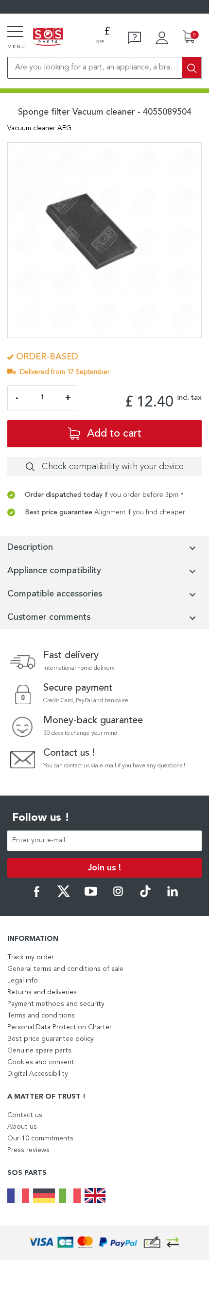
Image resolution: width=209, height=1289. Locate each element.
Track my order (30, 957)
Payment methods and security (55, 1004)
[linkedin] (172, 895)
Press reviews (28, 1150)
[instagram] (118, 895)
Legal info (22, 980)
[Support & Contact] (134, 38)
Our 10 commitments (40, 1138)
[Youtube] (91, 895)
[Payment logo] (104, 1243)
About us (22, 1126)
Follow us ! (41, 818)
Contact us (24, 1115)
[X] (63, 895)
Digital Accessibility (37, 1073)
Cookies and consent (40, 1062)
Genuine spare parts (39, 1050)
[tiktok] (145, 895)
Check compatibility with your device (113, 466)
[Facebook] (36, 895)
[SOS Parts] (48, 37)
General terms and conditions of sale (65, 969)
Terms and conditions (41, 1015)
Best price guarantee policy (50, 1038)
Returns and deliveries (42, 992)
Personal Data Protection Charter (59, 1027)
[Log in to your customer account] (162, 38)
